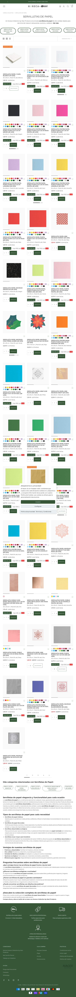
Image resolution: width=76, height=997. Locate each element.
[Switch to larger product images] (3, 38)
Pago (38, 953)
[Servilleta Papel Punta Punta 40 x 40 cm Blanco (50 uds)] (38, 57)
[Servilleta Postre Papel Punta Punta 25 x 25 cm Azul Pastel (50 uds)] (38, 165)
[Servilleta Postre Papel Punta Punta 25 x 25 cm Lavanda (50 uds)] (14, 165)
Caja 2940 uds (18, 84)
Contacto (5, 972)
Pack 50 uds (31, 86)
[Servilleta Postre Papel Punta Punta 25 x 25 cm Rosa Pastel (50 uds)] (38, 111)
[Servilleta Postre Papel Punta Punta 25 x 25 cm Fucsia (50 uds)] (62, 111)
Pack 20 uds (7, 613)
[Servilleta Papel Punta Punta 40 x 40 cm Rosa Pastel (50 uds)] (62, 270)
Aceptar (38, 502)
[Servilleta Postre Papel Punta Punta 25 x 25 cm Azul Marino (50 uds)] (38, 687)
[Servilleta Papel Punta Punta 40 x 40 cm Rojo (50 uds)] (38, 219)
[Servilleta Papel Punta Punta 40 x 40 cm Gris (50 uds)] (62, 635)
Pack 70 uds (7, 84)
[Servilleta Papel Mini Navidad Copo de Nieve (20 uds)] (38, 635)
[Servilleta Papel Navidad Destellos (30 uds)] (14, 270)
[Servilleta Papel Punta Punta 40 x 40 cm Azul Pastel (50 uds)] (62, 425)
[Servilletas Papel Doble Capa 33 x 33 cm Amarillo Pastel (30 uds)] (62, 583)
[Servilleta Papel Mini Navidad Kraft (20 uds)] (62, 374)
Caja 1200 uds (42, 86)
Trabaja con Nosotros (9, 958)
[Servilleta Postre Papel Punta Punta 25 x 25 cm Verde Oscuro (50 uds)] (14, 425)
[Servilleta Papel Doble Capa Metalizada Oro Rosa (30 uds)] (38, 583)
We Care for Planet (8, 955)
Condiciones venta (65, 950)
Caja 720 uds (18, 715)
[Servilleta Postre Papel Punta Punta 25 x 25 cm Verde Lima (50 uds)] (38, 270)
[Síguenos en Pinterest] (18, 980)
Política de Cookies (65, 959)
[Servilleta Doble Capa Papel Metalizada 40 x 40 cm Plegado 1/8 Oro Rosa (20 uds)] (14, 583)
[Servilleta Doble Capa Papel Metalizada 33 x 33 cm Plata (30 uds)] (14, 687)
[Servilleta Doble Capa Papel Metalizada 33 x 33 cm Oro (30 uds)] (38, 477)
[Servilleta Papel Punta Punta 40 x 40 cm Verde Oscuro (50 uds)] (62, 477)
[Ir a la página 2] (49, 775)
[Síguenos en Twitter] (9, 980)
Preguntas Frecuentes (9, 969)
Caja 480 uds (18, 613)
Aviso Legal (63, 953)
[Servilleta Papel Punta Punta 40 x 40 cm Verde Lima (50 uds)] (14, 477)
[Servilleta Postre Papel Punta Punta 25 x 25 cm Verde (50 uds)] (38, 425)
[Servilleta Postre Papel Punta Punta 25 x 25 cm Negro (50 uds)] (14, 111)
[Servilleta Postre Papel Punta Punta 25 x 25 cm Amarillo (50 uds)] (62, 165)
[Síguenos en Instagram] (13, 980)
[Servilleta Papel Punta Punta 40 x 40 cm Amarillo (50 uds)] (38, 531)
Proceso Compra (42, 950)
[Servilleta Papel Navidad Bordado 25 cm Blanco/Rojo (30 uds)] (62, 687)
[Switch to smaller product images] (7, 38)
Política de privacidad (28, 511)
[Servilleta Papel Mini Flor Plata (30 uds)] (38, 374)
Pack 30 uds (7, 715)
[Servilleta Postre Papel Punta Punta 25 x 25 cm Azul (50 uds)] (14, 531)
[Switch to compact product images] (10, 38)
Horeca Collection (8, 13)
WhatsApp (6, 975)
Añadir (38, 91)
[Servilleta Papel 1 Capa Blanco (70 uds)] (14, 57)
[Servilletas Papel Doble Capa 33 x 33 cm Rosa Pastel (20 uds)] (14, 635)
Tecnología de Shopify (51, 985)
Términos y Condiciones (43, 511)
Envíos (39, 956)
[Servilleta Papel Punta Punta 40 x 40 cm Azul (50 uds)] (14, 374)
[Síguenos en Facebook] (4, 980)
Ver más (56, 23)
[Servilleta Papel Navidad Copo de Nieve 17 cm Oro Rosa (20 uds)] (62, 531)
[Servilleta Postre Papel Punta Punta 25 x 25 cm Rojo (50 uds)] (14, 219)
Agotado (14, 89)
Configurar (38, 506)
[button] (24, 70)
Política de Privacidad (66, 956)
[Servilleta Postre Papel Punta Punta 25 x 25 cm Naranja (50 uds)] (62, 322)
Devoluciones (41, 959)
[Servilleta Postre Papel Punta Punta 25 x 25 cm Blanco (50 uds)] (62, 57)
